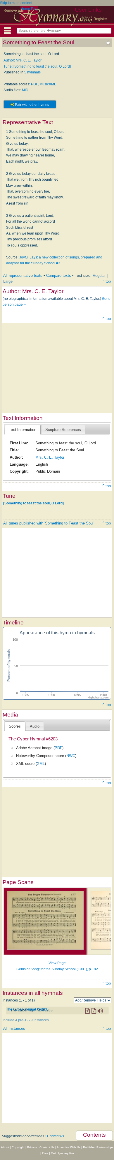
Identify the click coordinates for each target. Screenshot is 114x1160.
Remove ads (14, 10)
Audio (34, 726)
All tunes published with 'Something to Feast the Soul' (48, 523)
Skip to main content (16, 3)
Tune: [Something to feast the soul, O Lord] (37, 66)
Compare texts (58, 275)
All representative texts (22, 275)
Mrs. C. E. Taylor (49, 457)
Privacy (32, 1147)
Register (100, 19)
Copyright (18, 1147)
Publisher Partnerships (98, 1147)
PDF (34, 84)
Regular (99, 275)
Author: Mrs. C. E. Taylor (23, 60)
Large (8, 281)
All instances (14, 1028)
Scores (15, 726)
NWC (70, 756)
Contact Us (46, 1147)
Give (45, 1153)
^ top (107, 281)
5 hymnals (32, 72)
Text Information (22, 429)
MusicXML (47, 84)
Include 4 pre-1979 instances (26, 1020)
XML (41, 763)
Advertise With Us (68, 1147)
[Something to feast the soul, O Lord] (33, 503)
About (5, 1147)
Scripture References (63, 429)
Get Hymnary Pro (62, 1153)
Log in (82, 19)
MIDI (25, 90)
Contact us (55, 1136)
